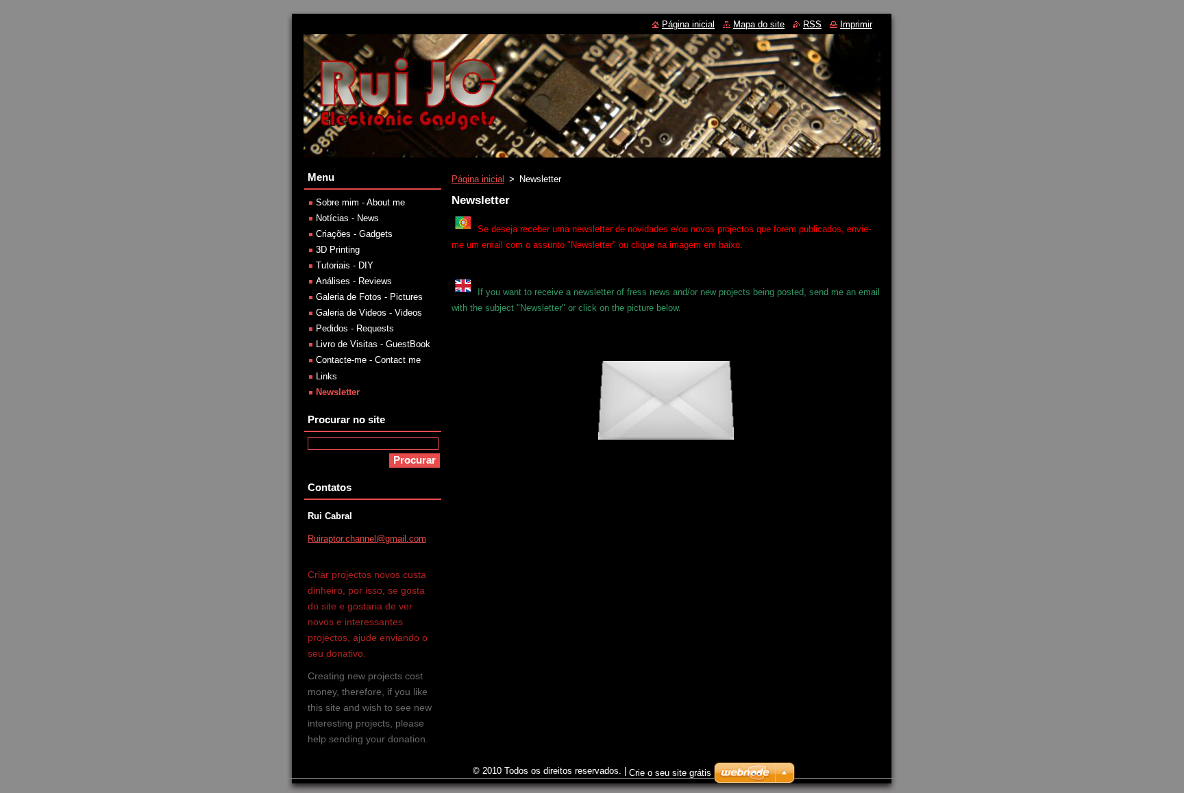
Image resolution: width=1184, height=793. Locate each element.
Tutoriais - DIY (344, 265)
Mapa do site (759, 24)
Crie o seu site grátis (670, 773)
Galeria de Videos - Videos (369, 312)
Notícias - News (347, 218)
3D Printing (338, 249)
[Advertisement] (666, 661)
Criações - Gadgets (354, 234)
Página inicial (478, 179)
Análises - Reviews (354, 281)
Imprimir (856, 24)
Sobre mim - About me (360, 202)
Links (326, 376)
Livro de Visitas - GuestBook (373, 344)
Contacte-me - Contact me (368, 360)
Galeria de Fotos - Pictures (369, 297)
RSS (812, 24)
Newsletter (338, 392)
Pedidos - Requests (355, 328)
